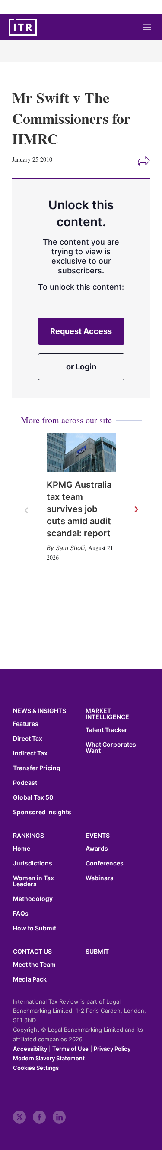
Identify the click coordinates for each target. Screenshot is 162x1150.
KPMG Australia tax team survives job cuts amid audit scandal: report (79, 508)
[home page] (23, 27)
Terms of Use (70, 1048)
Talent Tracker (106, 730)
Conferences (105, 863)
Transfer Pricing (36, 768)
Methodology (33, 899)
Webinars (100, 878)
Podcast (25, 783)
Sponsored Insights (42, 812)
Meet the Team (34, 965)
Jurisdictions (32, 863)
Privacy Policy (112, 1048)
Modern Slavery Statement (49, 1058)
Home (21, 848)
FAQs (21, 913)
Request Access (81, 331)
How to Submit (34, 928)
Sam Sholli (70, 547)
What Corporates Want (111, 748)
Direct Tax (27, 738)
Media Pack (30, 979)
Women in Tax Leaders (33, 881)
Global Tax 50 (33, 797)
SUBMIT (97, 951)
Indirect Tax (30, 753)
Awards (97, 848)
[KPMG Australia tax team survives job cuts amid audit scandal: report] (81, 452)
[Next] (136, 509)
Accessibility (30, 1048)
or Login (81, 366)
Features (25, 724)
